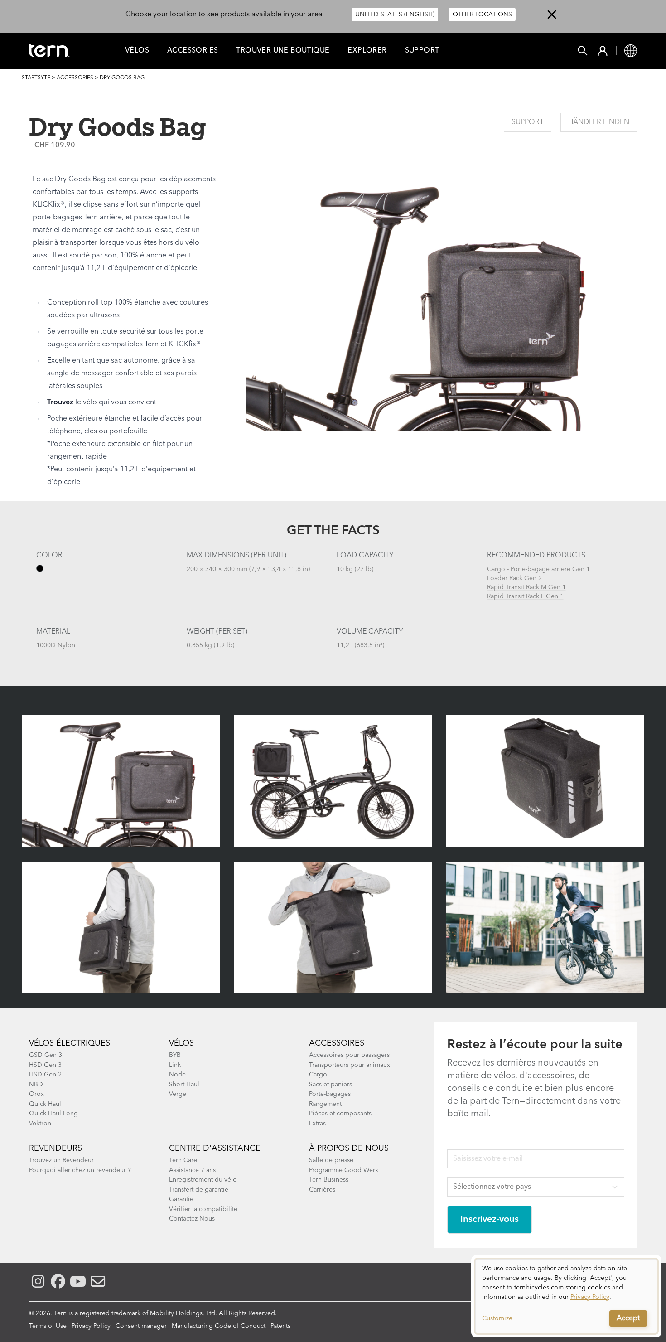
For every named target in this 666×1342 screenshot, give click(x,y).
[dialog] (566, 1296)
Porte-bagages (330, 1094)
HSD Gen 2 (45, 1074)
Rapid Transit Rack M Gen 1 (526, 587)
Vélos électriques (69, 1043)
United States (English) (394, 14)
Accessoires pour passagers (349, 1055)
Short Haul (184, 1084)
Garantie (181, 1199)
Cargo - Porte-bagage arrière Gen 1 (538, 569)
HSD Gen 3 (45, 1065)
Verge (177, 1094)
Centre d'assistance (215, 1148)
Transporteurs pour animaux (349, 1065)
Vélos (137, 50)
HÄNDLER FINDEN (598, 122)
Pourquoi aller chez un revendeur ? (80, 1170)
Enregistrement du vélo (203, 1180)
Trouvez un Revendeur (61, 1160)
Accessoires (336, 1043)
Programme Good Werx (343, 1170)
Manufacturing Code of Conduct (218, 1326)
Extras (317, 1123)
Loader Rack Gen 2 (514, 578)
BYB (175, 1055)
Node (177, 1074)
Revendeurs (55, 1148)
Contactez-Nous (192, 1219)
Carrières (322, 1190)
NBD (36, 1084)
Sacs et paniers (330, 1084)
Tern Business (328, 1180)
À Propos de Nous (349, 1148)
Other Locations (482, 14)
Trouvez (60, 402)
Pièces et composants (340, 1113)
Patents (280, 1326)
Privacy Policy (91, 1326)
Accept (628, 1318)
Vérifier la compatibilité (203, 1209)
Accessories (192, 50)
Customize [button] (497, 1318)
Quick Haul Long (53, 1113)
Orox (36, 1094)
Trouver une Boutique (282, 50)
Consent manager (141, 1326)
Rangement (325, 1104)
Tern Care (183, 1160)
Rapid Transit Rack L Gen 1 (525, 596)
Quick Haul (45, 1104)
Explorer (366, 50)
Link (175, 1065)
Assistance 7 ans (192, 1170)
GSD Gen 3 (45, 1055)
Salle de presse (331, 1160)
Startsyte (36, 78)
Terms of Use (48, 1326)
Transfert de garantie (198, 1190)
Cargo (318, 1074)
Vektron (40, 1123)
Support (422, 50)
